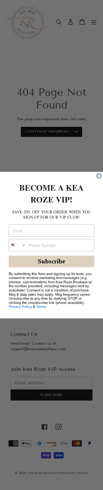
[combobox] (17, 245)
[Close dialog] (99, 175)
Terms (41, 307)
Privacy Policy (20, 307)
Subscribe (51, 261)
